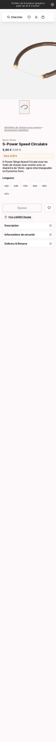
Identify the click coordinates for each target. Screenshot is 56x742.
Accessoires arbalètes (16, 130)
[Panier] (43, 17)
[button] (28, 225)
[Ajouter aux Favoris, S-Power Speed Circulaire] (49, 207)
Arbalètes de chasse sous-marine (22, 127)
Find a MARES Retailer (20, 217)
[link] (29, 17)
